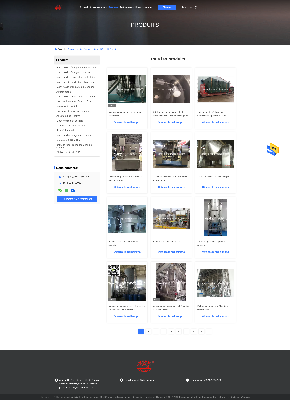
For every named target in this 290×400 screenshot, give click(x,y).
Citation (167, 7)
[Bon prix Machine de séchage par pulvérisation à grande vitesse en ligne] (171, 283)
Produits (113, 7)
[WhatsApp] (66, 190)
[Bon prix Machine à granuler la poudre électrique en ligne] (215, 218)
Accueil (84, 7)
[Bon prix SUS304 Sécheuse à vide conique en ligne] (215, 154)
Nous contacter (144, 7)
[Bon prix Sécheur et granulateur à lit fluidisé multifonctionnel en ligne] (127, 154)
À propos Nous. (98, 7)
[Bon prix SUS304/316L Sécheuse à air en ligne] (171, 218)
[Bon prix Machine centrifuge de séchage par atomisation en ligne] (127, 89)
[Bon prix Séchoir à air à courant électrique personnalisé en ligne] (215, 283)
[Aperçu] (59, 7)
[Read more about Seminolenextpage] (201, 331)
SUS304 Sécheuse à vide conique (213, 177)
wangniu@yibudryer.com (76, 176)
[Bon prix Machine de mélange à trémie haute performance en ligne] (171, 154)
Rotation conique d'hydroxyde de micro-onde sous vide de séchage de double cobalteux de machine (170, 116)
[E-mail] (72, 190)
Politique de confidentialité (66, 397)
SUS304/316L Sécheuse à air (167, 241)
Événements (126, 7)
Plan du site (45, 397)
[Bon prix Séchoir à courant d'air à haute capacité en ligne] (127, 218)
